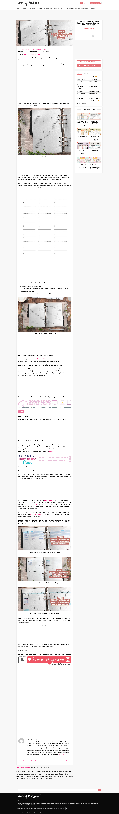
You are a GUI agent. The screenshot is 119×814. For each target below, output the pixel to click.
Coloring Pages (48, 8)
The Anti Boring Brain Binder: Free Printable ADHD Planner (83, 166)
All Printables (21, 8)
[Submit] (81, 3)
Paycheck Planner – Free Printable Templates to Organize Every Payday (95, 123)
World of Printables (35, 54)
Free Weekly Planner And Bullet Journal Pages (45, 583)
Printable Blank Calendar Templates (95, 151)
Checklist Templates (30, 49)
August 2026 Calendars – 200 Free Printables (82, 137)
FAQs (36, 812)
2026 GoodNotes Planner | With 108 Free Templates (82, 152)
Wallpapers (84, 8)
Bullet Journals (22, 49)
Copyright (32, 812)
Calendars (32, 8)
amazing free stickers (40, 359)
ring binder (65, 371)
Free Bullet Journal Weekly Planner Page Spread (45, 552)
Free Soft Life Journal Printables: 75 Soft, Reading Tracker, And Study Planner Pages (95, 166)
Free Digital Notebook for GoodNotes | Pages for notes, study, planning (82, 123)
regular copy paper (35, 514)
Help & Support (26, 812)
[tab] (79, 73)
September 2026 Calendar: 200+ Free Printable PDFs (95, 138)
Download (21, 411)
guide (51, 451)
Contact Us (19, 812)
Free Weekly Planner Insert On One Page (59, 760)
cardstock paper (49, 500)
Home (17, 767)
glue (44, 373)
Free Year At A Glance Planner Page (29, 760)
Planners (39, 8)
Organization (70, 8)
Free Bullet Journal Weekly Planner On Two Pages (45, 613)
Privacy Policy (41, 812)
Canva (41, 449)
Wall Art (92, 8)
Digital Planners (59, 8)
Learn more (61, 754)
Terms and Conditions (48, 812)
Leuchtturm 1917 (33, 504)
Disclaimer (56, 812)
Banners (77, 8)
